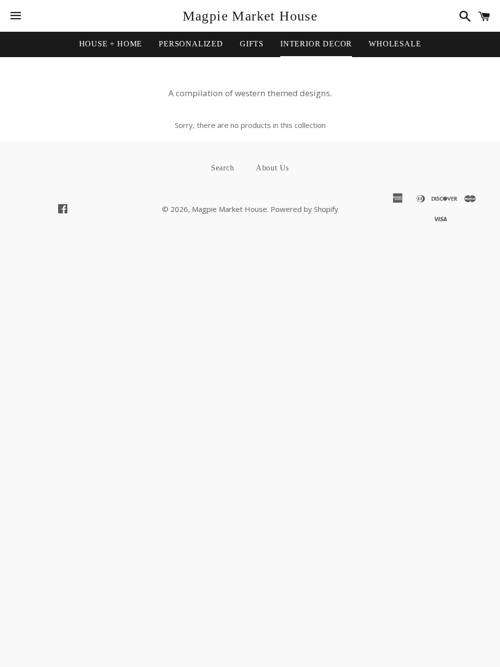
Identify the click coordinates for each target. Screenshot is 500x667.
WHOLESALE (395, 44)
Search (222, 168)
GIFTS (252, 44)
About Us (272, 168)
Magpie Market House (250, 15)
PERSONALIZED (191, 44)
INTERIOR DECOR (316, 44)
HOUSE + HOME (111, 44)
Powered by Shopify (304, 209)
